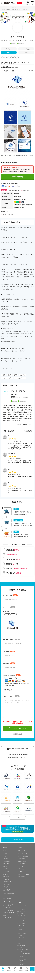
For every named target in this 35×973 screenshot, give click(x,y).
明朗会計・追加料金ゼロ (23, 856)
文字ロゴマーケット (7, 898)
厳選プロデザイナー (22, 853)
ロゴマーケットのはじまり (22, 905)
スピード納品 (21, 869)
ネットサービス (7, 378)
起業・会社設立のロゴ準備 (22, 934)
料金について (6, 858)
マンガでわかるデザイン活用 (6, 890)
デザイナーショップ (5, 9)
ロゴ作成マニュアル (7, 881)
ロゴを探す (5, 853)
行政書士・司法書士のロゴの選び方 (23, 959)
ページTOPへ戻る (18, 839)
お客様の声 (21, 970)
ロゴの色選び (6, 887)
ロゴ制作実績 (6, 879)
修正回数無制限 (21, 863)
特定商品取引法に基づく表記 (22, 912)
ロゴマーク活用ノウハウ (8, 912)
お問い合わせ (6, 876)
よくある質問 (6, 871)
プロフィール (8, 49)
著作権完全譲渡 (21, 858)
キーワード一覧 (21, 918)
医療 (3, 375)
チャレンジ (5, 57)
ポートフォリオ (26, 49)
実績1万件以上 (21, 871)
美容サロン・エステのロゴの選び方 (23, 950)
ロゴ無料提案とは (21, 926)
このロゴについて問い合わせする (18, 748)
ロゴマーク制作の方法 (8, 910)
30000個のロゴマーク (23, 851)
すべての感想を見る (27, 431)
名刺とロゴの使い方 (21, 938)
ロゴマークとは (6, 907)
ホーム (3, 970)
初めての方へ (6, 851)
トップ (2, 7)
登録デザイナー (6, 869)
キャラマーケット (7, 896)
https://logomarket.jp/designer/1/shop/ (12, 361)
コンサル (22, 375)
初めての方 (9, 970)
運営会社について (22, 909)
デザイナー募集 (21, 923)
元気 (13, 57)
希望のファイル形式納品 (23, 874)
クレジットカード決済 (11, 678)
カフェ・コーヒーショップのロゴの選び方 (24, 955)
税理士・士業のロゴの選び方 (21, 946)
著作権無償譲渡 (6, 861)
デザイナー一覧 (9, 7)
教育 (15, 375)
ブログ (26, 52)
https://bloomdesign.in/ (8, 341)
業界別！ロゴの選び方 (8, 917)
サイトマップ (21, 920)
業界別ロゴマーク (7, 874)
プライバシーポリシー (23, 915)
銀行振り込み (8, 690)
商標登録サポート (22, 876)
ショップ (8, 52)
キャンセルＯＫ (21, 866)
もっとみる (17, 818)
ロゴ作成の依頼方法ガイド (21, 930)
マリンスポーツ (20, 378)
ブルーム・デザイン (19, 7)
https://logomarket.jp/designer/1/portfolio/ (13, 351)
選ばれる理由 (6, 863)
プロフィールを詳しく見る (24, 424)
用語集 (4, 915)
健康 (9, 375)
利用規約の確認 (17, 734)
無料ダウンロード (7, 884)
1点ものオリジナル (22, 861)
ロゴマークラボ (6, 902)
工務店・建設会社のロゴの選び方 (22, 963)
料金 (15, 970)
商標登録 (5, 866)
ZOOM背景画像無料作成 (8, 893)
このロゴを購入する (19, 177)
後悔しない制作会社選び (8, 905)
